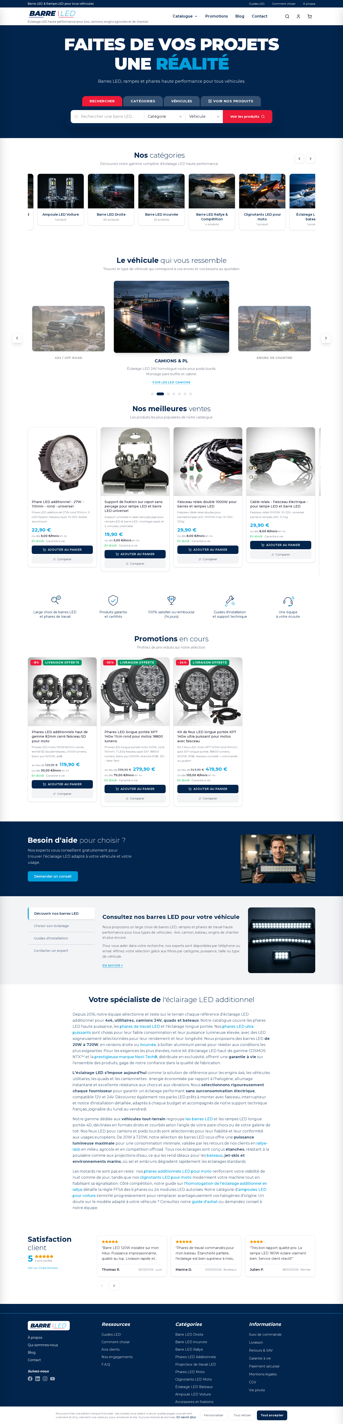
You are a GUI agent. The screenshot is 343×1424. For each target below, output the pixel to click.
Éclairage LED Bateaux (194, 1387)
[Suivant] (310, 158)
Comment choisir (284, 3)
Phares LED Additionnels (195, 1357)
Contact (259, 16)
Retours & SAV (261, 1350)
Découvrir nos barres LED (56, 913)
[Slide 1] (152, 394)
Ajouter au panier (65, 549)
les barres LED (199, 1119)
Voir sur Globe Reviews (43, 1268)
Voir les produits (244, 116)
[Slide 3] (168, 394)
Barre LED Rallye (189, 1349)
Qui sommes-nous (43, 1345)
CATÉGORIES (143, 101)
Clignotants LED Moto (193, 1379)
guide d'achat (205, 1201)
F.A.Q (106, 1364)
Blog (239, 16)
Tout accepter (272, 1415)
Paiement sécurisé (264, 1366)
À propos (309, 3)
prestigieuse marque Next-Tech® (125, 1057)
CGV (252, 1382)
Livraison (256, 1342)
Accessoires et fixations (194, 1402)
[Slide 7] (190, 394)
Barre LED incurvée (191, 1342)
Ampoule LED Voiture (193, 1394)
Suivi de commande (265, 1334)
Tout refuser (242, 1415)
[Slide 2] (160, 394)
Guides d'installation (51, 938)
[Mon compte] (298, 16)
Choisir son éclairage (51, 926)
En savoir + (112, 965)
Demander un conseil (52, 876)
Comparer (64, 559)
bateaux (214, 1155)
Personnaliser (214, 1415)
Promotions (216, 16)
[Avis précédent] (102, 1286)
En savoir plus (186, 1417)
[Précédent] (299, 158)
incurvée (148, 1044)
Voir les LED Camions (171, 382)
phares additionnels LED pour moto (178, 1171)
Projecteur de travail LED (195, 1364)
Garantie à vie (260, 1358)
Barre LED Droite (189, 1334)
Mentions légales (263, 1374)
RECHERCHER (102, 101)
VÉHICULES (181, 101)
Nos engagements (117, 1357)
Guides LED (257, 3)
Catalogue (183, 16)
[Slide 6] (185, 394)
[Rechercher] (287, 16)
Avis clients (110, 1349)
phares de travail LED (140, 1026)
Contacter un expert (51, 951)
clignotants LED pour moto (166, 1177)
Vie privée (257, 1390)
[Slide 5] (179, 394)
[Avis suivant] (114, 1286)
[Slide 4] (173, 394)
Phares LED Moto (190, 1372)
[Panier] (309, 16)
